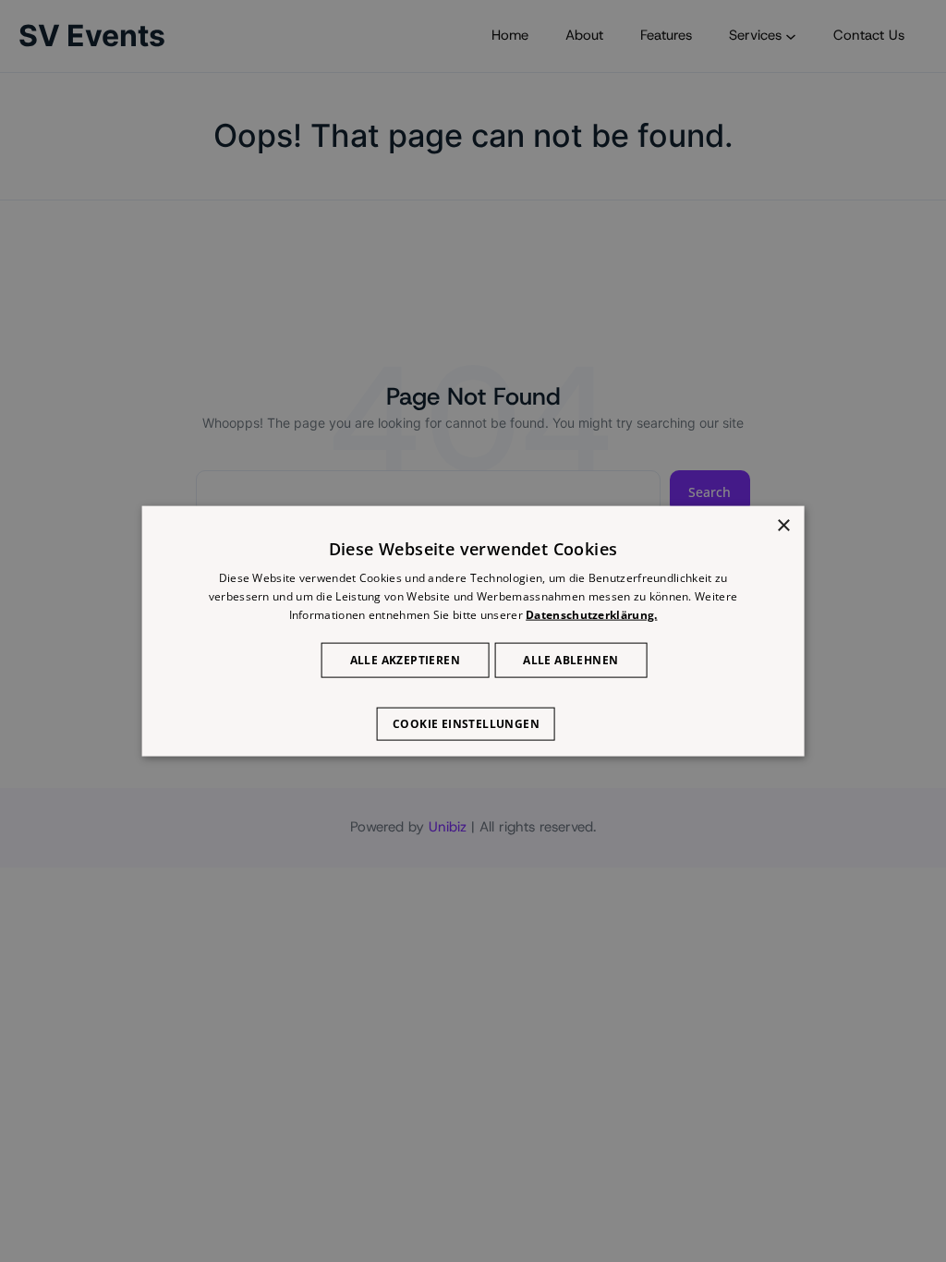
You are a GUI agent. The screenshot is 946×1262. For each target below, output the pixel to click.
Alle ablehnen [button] (570, 659)
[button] (473, 714)
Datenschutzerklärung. (591, 615)
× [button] (783, 526)
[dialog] (473, 631)
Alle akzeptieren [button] (405, 659)
